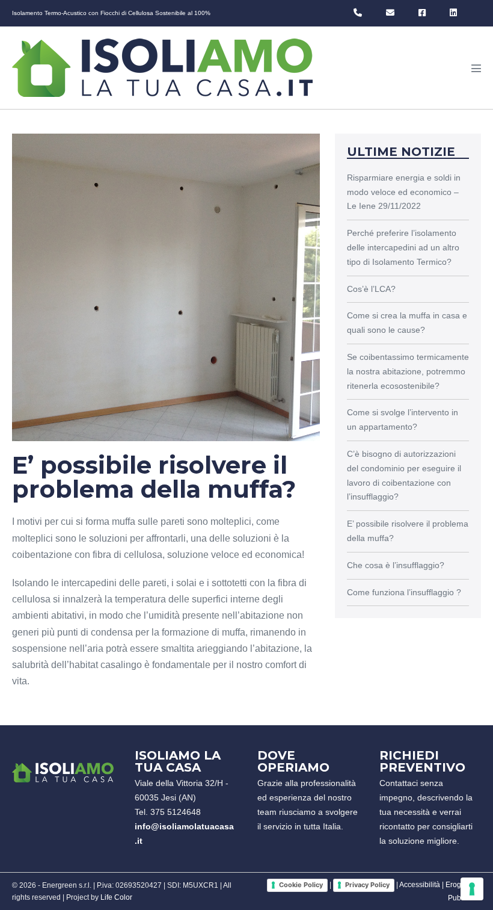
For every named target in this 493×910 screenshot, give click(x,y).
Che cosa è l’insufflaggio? (395, 565)
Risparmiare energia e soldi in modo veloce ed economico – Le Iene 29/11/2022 (404, 192)
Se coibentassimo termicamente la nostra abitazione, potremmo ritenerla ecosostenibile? (408, 371)
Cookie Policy (301, 885)
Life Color (116, 897)
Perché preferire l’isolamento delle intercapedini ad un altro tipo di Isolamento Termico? (403, 247)
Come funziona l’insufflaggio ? (404, 592)
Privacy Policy (367, 885)
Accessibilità (419, 885)
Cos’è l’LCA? (371, 289)
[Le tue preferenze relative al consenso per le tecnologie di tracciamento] (472, 889)
